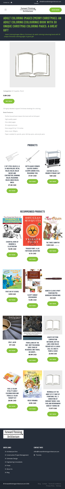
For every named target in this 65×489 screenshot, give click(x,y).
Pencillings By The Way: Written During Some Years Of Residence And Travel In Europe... (32, 347)
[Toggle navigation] (5, 9)
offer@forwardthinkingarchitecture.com (50, 1)
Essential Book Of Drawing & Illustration (12, 244)
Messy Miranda (32, 400)
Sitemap (58, 486)
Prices (8, 465)
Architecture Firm (12, 452)
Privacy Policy (50, 486)
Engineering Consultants (14, 462)
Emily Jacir (12, 342)
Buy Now (9, 101)
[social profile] (11, 2)
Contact (44, 484)
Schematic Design (12, 458)
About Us (9, 469)
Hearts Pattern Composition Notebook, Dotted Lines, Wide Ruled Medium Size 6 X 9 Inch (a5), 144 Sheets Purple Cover (53, 344)
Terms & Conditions (54, 484)
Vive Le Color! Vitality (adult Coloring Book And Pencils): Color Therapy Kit (12, 393)
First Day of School (12, 291)
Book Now (55, 10)
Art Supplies (15, 91)
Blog (8, 472)
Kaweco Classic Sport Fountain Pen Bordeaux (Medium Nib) (52, 293)
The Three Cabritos (52, 242)
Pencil (22, 91)
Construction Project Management (18, 455)
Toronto (36, 3)
